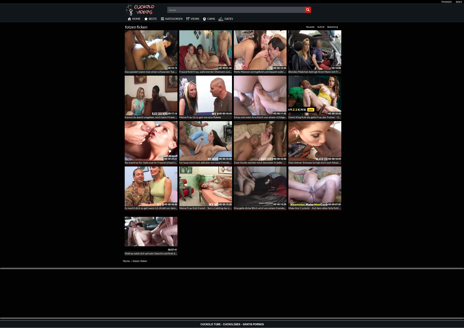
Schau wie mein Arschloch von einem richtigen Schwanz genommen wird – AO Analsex (282, 117)
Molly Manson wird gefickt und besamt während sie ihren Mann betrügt (274, 71)
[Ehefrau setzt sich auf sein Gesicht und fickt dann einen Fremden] (151, 231)
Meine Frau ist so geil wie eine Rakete (200, 117)
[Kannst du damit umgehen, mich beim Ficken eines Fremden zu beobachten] (151, 95)
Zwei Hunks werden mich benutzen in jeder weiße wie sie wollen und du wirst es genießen (284, 162)
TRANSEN (446, 1)
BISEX (459, 1)
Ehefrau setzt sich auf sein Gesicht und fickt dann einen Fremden (161, 253)
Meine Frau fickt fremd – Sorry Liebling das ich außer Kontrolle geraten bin (221, 208)
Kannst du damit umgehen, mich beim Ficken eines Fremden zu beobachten (167, 117)
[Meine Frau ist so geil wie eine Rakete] (205, 95)
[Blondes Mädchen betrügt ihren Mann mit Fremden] (314, 50)
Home (126, 261)
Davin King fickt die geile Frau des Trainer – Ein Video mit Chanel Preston (329, 117)
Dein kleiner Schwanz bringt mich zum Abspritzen (316, 162)
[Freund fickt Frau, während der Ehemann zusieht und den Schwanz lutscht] (205, 50)
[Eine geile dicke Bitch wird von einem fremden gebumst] (260, 186)
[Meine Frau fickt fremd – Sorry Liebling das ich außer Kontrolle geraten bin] (205, 186)
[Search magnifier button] (308, 10)
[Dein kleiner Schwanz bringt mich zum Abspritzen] (314, 141)
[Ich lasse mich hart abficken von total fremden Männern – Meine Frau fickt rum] (205, 141)
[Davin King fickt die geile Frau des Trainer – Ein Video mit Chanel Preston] (314, 95)
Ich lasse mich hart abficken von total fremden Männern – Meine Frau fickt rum (223, 162)
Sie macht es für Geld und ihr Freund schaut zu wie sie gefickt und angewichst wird (171, 162)
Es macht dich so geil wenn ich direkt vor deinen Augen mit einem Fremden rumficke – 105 (175, 208)
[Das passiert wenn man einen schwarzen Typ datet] (151, 50)
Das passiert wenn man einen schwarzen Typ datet (153, 71)
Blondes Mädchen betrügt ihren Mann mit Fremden (317, 71)
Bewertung (332, 26)
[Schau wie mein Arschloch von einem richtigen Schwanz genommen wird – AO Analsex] (260, 95)
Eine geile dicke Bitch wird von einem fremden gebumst (265, 208)
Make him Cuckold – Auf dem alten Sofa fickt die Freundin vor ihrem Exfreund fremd (335, 208)
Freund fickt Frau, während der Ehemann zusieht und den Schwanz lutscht (220, 71)
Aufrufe (320, 26)
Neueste (310, 26)
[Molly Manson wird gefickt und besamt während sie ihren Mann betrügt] (260, 50)
